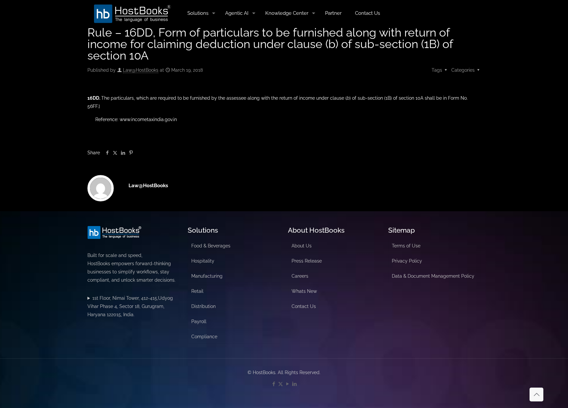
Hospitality (202, 261)
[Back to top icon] (536, 394)
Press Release (307, 261)
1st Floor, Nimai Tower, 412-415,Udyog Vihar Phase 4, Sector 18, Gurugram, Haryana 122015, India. (130, 306)
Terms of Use (406, 245)
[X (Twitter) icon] (280, 384)
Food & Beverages (210, 245)
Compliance (204, 336)
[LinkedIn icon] (294, 384)
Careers (300, 276)
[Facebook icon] (273, 384)
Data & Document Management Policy (433, 276)
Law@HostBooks (140, 70)
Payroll (198, 321)
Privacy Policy (407, 261)
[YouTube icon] (287, 384)
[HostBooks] (132, 13)
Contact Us (304, 306)
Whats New (304, 291)
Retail (197, 291)
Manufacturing (207, 276)
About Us (302, 245)
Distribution (203, 306)
